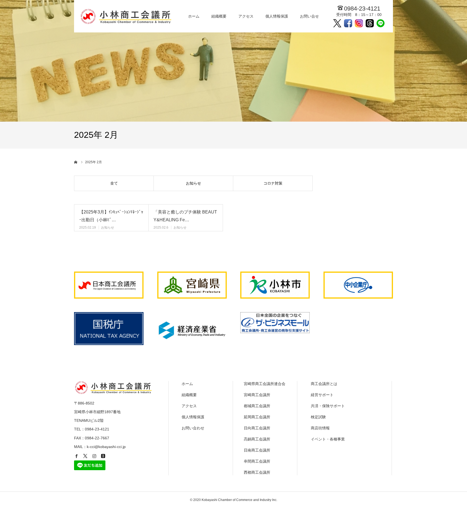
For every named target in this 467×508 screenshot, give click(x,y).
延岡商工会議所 (257, 417)
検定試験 (318, 417)
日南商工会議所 (257, 450)
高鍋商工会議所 (257, 439)
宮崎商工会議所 (257, 395)
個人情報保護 (276, 16)
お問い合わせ (193, 428)
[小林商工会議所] (127, 16)
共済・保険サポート (328, 406)
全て (114, 183)
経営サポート (322, 395)
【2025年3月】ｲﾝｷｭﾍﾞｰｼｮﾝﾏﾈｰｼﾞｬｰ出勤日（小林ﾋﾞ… (111, 216)
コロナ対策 (272, 183)
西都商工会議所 (257, 472)
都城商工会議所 (257, 406)
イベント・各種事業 (328, 439)
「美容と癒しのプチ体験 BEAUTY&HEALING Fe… (185, 216)
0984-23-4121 (362, 8)
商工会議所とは (324, 384)
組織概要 (218, 16)
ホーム (193, 16)
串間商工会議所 (257, 461)
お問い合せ (309, 16)
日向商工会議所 (257, 428)
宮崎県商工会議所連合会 (264, 384)
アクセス (245, 16)
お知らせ (193, 183)
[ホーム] (76, 162)
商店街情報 (320, 428)
